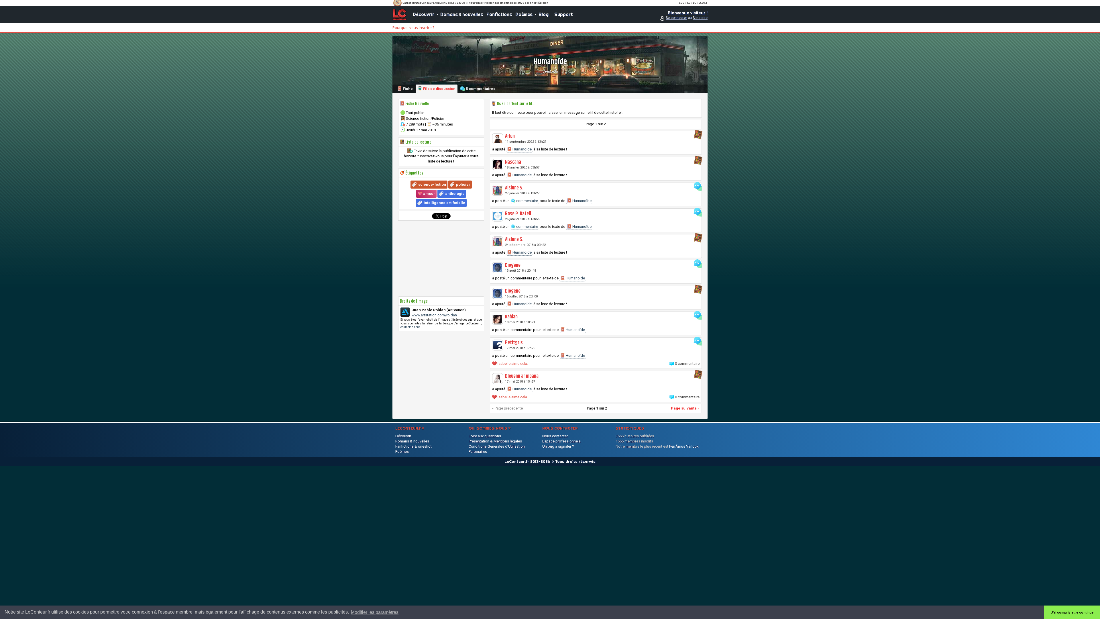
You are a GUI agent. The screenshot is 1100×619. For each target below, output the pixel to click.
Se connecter (676, 18)
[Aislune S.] (497, 190)
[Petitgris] (497, 345)
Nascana (513, 162)
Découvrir (423, 14)
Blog (544, 14)
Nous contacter (555, 436)
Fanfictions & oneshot (413, 446)
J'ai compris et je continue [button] (1072, 612)
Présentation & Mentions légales (495, 441)
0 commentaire (687, 363)
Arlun (510, 136)
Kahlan (511, 317)
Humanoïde (522, 149)
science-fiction (432, 184)
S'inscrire (700, 18)
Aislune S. (514, 188)
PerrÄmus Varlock (684, 446)
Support (563, 14)
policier (463, 184)
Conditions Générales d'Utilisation (497, 446)
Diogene (512, 265)
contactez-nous (410, 327)
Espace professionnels (561, 441)
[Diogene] (497, 267)
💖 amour (426, 193)
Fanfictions (499, 14)
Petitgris (514, 343)
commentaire (526, 201)
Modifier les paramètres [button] (374, 612)
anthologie (455, 193)
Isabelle (550, 71)
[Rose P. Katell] (497, 216)
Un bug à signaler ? (558, 446)
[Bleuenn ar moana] (497, 378)
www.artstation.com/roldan (434, 315)
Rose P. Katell (518, 214)
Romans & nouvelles (461, 14)
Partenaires (478, 451)
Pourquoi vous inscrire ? (413, 27)
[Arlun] (497, 138)
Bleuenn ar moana (522, 376)
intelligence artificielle (444, 203)
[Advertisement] (441, 258)
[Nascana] (497, 164)
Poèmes (524, 14)
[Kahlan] (497, 319)
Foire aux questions (485, 436)
